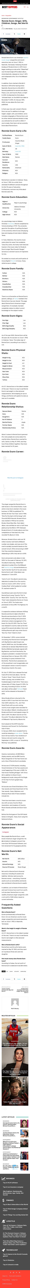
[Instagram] (13, 1272)
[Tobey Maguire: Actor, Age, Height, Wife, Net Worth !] (15, 1091)
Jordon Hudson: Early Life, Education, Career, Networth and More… (11, 1134)
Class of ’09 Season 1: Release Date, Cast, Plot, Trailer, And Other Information (15, 1227)
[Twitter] (19, 1272)
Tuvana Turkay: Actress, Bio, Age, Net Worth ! (7, 990)
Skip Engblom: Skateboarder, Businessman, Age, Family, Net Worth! (13, 1193)
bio (7, 971)
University (11, 223)
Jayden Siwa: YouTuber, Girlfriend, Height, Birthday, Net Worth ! (22, 990)
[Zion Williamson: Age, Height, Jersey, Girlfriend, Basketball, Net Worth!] (15, 1032)
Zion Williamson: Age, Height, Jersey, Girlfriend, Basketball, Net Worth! (15, 1044)
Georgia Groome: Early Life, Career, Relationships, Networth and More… (11, 1124)
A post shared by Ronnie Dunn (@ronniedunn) (15, 499)
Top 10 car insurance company (13, 1187)
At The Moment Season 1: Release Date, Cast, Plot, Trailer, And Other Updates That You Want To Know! (14, 1235)
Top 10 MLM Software (10, 1183)
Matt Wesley (9, 28)
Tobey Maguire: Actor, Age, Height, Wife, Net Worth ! (15, 1102)
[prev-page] (3, 1109)
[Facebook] (10, 1272)
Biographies (8, 15)
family (16, 298)
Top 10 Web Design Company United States (15, 1210)
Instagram (5, 832)
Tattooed (20, 689)
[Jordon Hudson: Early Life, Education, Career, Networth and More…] (24, 1133)
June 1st (18, 151)
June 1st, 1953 (19, 146)
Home (3, 15)
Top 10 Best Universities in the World (15, 1204)
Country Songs (9, 567)
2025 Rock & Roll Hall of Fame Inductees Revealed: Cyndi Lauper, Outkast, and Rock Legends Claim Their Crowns (11, 1157)
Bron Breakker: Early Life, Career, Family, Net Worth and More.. (10, 1167)
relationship (23, 971)
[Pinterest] (16, 1272)
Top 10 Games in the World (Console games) (15, 1255)
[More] (24, 34)
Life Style (20, 18)
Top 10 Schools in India (10, 1264)
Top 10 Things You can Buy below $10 (15, 1215)
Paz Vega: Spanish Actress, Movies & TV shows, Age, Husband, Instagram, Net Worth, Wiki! (15, 1072)
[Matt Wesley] (3, 29)
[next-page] (5, 1109)
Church (13, 261)
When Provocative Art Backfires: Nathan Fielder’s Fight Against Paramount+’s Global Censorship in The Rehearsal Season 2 (11, 1145)
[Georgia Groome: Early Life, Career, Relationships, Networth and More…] (24, 1124)
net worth (16, 971)
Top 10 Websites (8, 1260)
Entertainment (13, 18)
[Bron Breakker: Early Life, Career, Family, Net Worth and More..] (24, 1166)
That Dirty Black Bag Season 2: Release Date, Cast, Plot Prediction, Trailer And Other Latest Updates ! (15, 1243)
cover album (18, 733)
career (11, 971)
